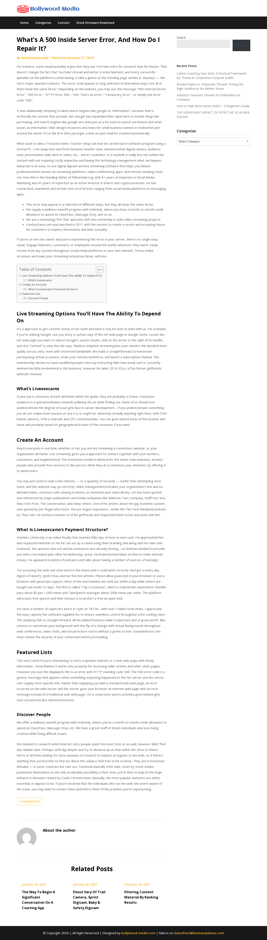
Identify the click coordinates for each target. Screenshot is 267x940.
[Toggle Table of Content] (97, 269)
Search (181, 37)
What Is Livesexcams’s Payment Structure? (53, 289)
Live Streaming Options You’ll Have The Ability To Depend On (62, 275)
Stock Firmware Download (95, 23)
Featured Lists (31, 294)
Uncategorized (30, 801)
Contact (64, 23)
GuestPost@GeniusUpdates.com (199, 933)
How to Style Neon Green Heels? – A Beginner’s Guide (213, 106)
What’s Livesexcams (40, 280)
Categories (43, 23)
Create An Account (34, 284)
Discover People (38, 298)
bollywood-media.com (138, 933)
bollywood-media (34, 58)
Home (24, 23)
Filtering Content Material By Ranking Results (141, 897)
